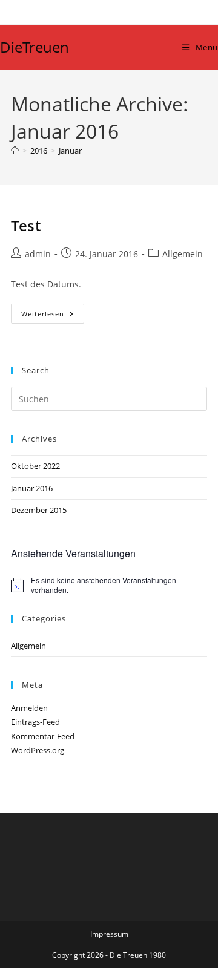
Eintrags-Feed (35, 721)
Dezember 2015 (39, 510)
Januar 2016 (32, 488)
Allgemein (182, 254)
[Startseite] (15, 150)
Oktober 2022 (35, 465)
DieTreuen (34, 47)
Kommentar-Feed (42, 736)
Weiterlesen (52, 313)
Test (26, 225)
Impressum (109, 934)
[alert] (109, 585)
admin (38, 254)
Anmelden (29, 707)
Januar (70, 150)
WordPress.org (37, 750)
